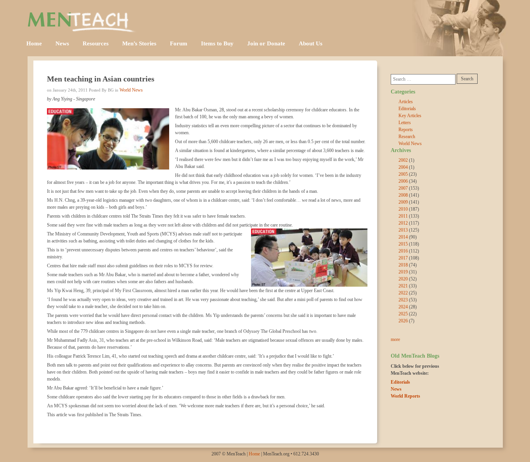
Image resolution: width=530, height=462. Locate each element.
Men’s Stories (139, 43)
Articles (405, 101)
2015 (403, 244)
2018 (403, 265)
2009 (403, 202)
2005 (403, 174)
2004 (403, 167)
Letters (404, 122)
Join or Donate (266, 43)
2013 (403, 230)
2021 (403, 286)
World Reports (405, 396)
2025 (403, 314)
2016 (403, 251)
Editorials (407, 108)
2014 (403, 237)
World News (131, 90)
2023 (403, 300)
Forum (178, 43)
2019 (403, 272)
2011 (403, 216)
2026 (403, 321)
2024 (403, 307)
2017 (403, 258)
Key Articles (409, 115)
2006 (403, 181)
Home (34, 43)
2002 (403, 160)
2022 (403, 293)
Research (406, 136)
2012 (403, 223)
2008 (403, 195)
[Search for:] (423, 79)
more (395, 339)
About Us (310, 43)
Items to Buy (217, 43)
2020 (403, 279)
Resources (96, 43)
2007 (403, 188)
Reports (405, 129)
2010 (403, 209)
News (62, 43)
